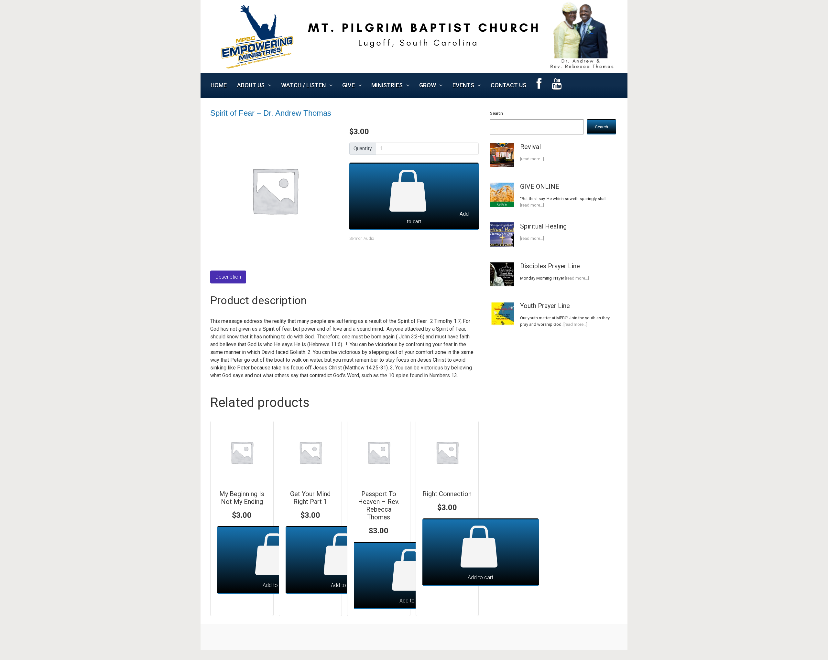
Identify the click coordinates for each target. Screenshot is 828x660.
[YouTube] (556, 85)
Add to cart (438, 218)
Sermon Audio (361, 238)
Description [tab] (228, 277)
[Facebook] (539, 85)
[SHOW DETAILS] (242, 452)
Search (496, 113)
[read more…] (532, 158)
